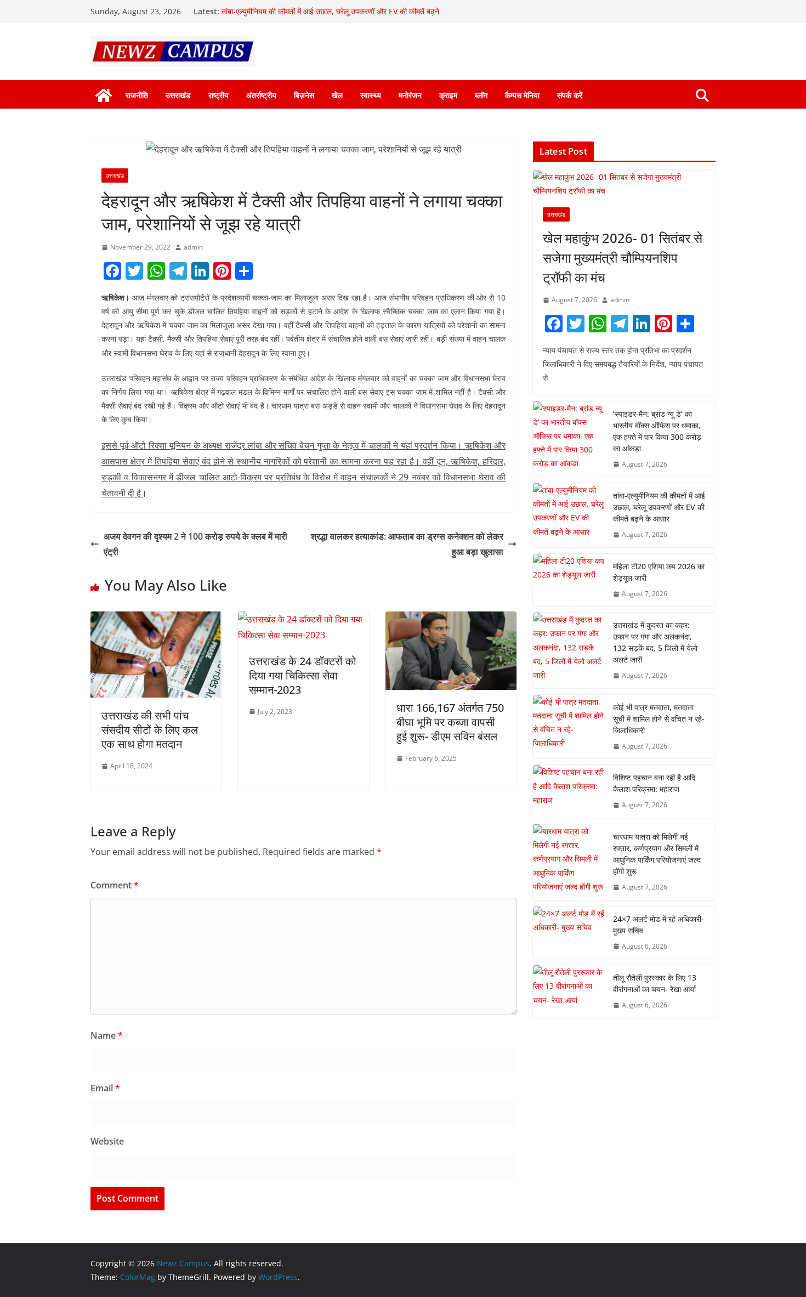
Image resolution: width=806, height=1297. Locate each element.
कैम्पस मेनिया (522, 95)
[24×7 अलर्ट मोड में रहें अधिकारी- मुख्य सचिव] (568, 933)
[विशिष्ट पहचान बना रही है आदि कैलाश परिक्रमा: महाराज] (568, 791)
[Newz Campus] (103, 95)
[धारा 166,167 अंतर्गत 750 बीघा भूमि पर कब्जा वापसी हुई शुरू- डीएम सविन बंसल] (450, 619)
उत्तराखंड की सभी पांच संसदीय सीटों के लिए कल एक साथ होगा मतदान (149, 729)
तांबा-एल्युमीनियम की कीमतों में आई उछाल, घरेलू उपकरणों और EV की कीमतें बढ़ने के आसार (659, 507)
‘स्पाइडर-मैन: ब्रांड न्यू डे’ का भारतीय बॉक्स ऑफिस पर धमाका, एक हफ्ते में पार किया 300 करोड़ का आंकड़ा (657, 431)
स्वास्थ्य (370, 95)
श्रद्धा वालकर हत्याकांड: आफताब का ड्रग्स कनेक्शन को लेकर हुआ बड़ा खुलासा (407, 544)
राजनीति (137, 95)
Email (105, 1088)
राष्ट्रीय (218, 95)
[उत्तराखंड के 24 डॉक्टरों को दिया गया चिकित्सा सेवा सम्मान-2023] (303, 619)
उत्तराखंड (178, 95)
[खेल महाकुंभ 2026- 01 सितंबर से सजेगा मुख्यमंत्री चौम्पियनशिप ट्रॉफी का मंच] (624, 183)
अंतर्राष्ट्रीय (261, 95)
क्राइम (448, 95)
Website (107, 1141)
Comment (114, 885)
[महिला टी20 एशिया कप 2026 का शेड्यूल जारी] (568, 580)
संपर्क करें (569, 95)
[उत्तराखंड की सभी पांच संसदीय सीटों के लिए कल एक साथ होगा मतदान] (156, 619)
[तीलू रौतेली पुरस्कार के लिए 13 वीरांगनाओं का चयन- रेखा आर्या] (568, 991)
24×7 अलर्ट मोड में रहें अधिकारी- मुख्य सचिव (658, 925)
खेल (337, 95)
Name (106, 1035)
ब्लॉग (481, 95)
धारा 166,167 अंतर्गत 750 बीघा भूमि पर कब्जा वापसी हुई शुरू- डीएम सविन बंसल (450, 722)
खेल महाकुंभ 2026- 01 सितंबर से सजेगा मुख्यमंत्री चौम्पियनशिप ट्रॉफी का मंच (622, 257)
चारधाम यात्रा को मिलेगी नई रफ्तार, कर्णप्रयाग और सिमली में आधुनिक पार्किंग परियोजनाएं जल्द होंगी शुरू (657, 853)
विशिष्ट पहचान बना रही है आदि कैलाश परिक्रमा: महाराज (654, 783)
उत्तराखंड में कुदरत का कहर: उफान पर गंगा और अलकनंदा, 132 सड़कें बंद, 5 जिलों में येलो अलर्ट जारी (655, 642)
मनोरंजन (410, 95)
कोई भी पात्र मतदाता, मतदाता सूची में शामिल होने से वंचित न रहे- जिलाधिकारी (659, 718)
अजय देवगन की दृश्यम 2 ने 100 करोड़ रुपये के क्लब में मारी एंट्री (195, 544)
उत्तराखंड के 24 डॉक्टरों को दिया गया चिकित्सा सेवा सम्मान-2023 (302, 675)
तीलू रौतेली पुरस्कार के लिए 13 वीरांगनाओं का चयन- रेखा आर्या (654, 983)
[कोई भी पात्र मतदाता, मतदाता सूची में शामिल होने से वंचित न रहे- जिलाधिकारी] (568, 727)
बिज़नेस (304, 95)
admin (193, 247)
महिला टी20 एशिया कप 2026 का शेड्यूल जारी (659, 572)
